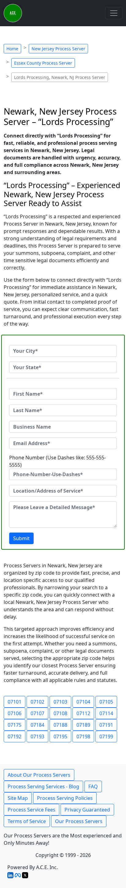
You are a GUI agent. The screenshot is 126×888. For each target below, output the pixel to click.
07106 (14, 713)
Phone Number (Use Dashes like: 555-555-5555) (57, 461)
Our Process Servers (78, 821)
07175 (14, 725)
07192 (14, 736)
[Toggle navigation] (113, 13)
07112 (83, 713)
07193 (37, 736)
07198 (83, 736)
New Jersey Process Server (58, 49)
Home (12, 49)
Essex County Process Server (43, 63)
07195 (60, 736)
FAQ (93, 786)
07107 (37, 713)
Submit (21, 538)
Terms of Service (27, 821)
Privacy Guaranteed (87, 809)
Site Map (18, 798)
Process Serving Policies (65, 798)
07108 (60, 713)
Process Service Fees (31, 809)
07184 (37, 725)
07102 (37, 701)
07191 (106, 725)
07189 (83, 725)
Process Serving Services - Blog (43, 786)
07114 (106, 713)
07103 (60, 701)
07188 (60, 725)
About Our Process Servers (39, 775)
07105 (106, 701)
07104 (83, 701)
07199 (106, 736)
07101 (14, 701)
